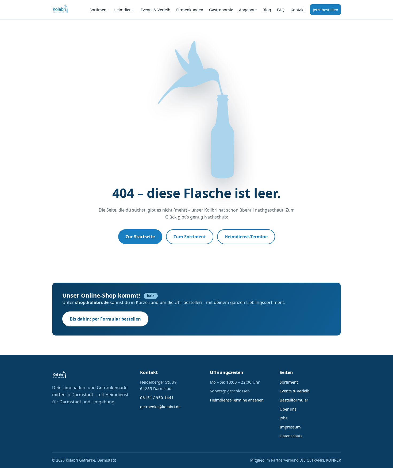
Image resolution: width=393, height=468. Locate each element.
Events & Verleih (155, 9)
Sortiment (99, 9)
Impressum (290, 427)
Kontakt (298, 9)
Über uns (288, 409)
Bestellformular (294, 400)
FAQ (281, 9)
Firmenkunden (189, 9)
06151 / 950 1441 (157, 397)
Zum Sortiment (190, 237)
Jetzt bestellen (325, 9)
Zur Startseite (140, 237)
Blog (267, 9)
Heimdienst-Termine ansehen (237, 400)
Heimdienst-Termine (246, 237)
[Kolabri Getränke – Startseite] (60, 9)
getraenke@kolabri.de (160, 406)
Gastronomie (221, 9)
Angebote (248, 9)
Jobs (283, 417)
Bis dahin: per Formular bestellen (105, 319)
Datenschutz (291, 435)
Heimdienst (124, 9)
